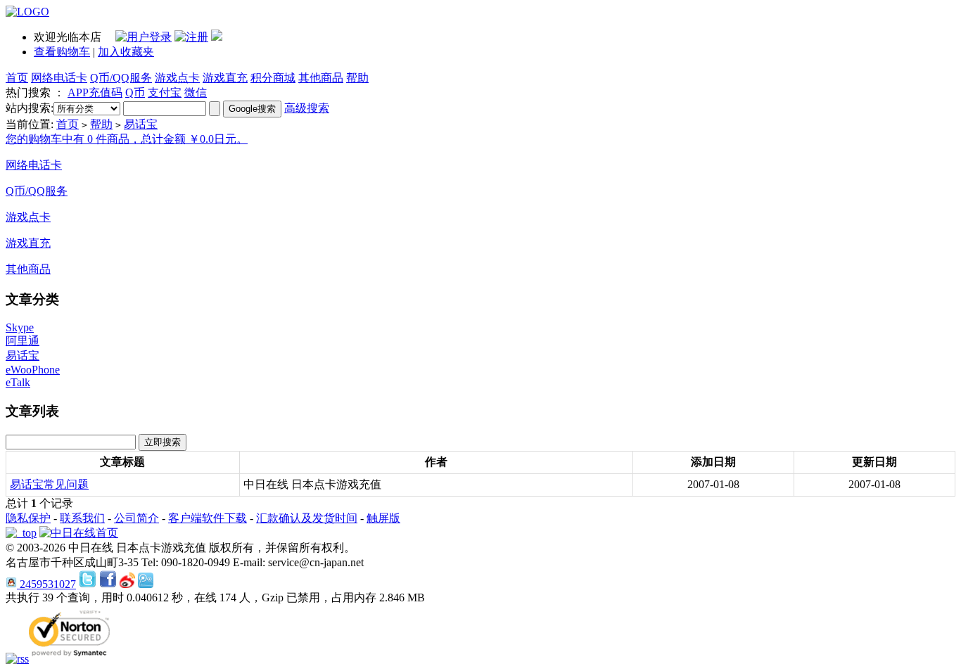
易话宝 (141, 124)
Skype (20, 327)
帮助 (357, 78)
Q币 (135, 92)
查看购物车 (62, 52)
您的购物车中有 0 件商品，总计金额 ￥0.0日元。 (127, 139)
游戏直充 (225, 78)
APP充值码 (95, 92)
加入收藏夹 (126, 52)
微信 (195, 92)
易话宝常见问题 (49, 484)
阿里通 (22, 341)
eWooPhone (33, 370)
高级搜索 (306, 108)
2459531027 (46, 584)
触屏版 (383, 518)
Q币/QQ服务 (121, 78)
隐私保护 (28, 518)
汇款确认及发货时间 (306, 518)
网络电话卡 (59, 78)
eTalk (18, 382)
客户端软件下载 (207, 518)
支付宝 (165, 92)
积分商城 (272, 78)
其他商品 (320, 78)
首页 (17, 78)
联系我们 (82, 518)
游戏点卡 (177, 78)
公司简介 (136, 518)
